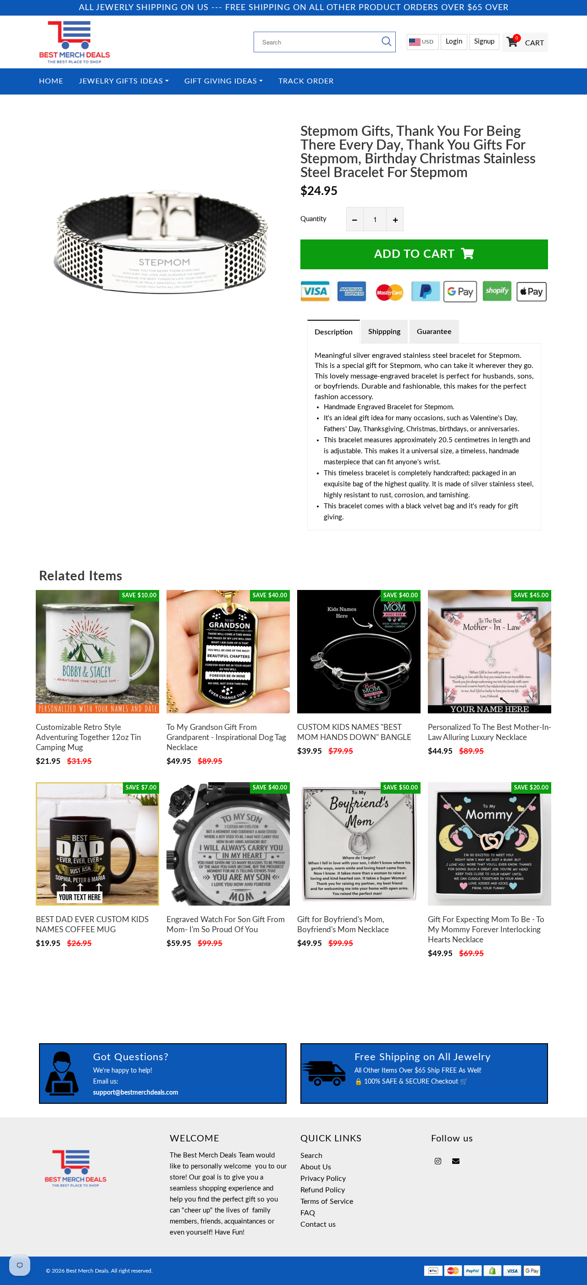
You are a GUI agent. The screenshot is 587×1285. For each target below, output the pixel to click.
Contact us (318, 1224)
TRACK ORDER (306, 81)
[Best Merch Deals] (97, 42)
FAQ (307, 1213)
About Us (315, 1167)
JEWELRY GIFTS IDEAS (121, 81)
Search (311, 1155)
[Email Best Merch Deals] (456, 1161)
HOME (51, 81)
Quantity (313, 219)
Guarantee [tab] (434, 331)
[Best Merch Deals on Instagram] (438, 1161)
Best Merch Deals (87, 1271)
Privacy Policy (323, 1178)
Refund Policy (322, 1190)
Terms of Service (326, 1201)
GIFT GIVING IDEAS (220, 81)
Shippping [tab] (384, 331)
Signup (484, 41)
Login (454, 41)
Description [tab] (334, 332)
